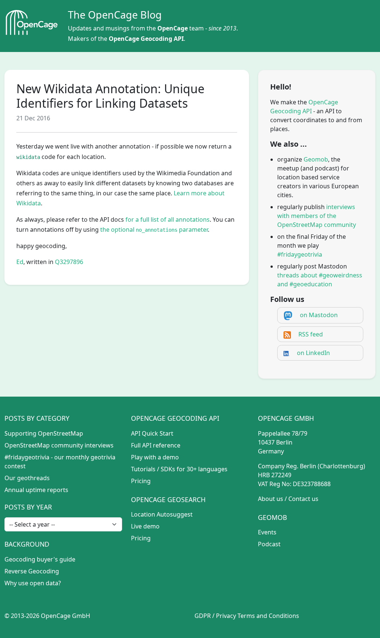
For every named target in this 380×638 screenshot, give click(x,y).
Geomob (316, 159)
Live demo (145, 526)
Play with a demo (155, 457)
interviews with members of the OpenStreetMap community (316, 216)
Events (267, 532)
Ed (19, 262)
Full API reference (155, 445)
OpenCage (172, 28)
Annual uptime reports (36, 490)
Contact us (303, 499)
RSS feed (310, 334)
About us (270, 499)
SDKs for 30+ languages (194, 469)
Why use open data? (32, 583)
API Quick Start (152, 433)
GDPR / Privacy (215, 616)
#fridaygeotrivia (299, 254)
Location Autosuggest (162, 514)
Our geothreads (27, 478)
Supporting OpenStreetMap (43, 433)
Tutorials (143, 469)
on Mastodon (319, 315)
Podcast (269, 544)
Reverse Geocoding (31, 571)
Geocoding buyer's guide (39, 559)
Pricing (141, 481)
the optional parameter (154, 229)
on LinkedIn (313, 353)
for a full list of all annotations (167, 219)
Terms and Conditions (268, 616)
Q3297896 (69, 262)
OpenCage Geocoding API (146, 39)
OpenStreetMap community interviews (59, 445)
